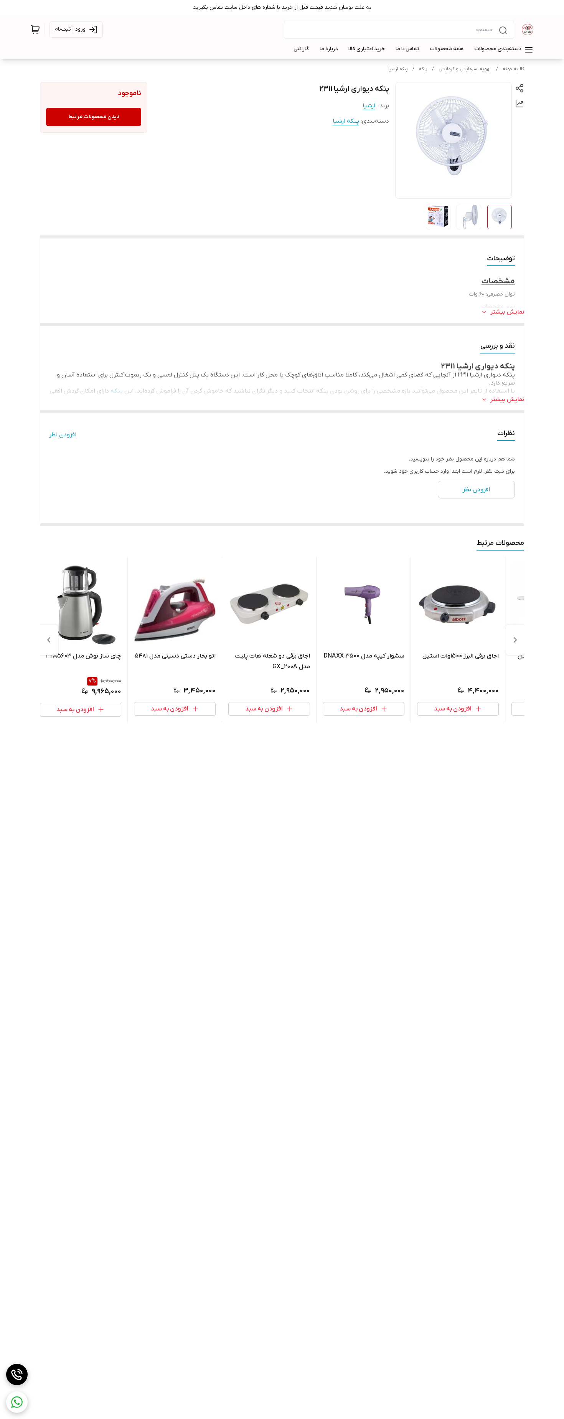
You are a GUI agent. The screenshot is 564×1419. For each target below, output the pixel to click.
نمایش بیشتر (507, 312)
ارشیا (369, 106)
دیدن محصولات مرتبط (93, 116)
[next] (49, 640)
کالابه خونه (513, 69)
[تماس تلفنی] (17, 1374)
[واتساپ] (17, 1402)
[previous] (515, 640)
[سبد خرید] (35, 29)
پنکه (423, 69)
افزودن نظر (62, 435)
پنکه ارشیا (398, 69)
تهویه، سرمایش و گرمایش (465, 69)
